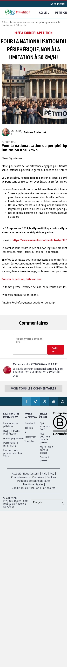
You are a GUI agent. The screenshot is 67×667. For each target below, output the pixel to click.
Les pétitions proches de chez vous (12, 453)
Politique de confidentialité (33, 480)
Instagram (30, 436)
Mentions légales (33, 484)
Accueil (44, 12)
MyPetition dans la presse (46, 449)
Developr (8, 506)
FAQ (52, 473)
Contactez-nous (20, 477)
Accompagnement (14, 438)
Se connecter (57, 4)
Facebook (30, 423)
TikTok (29, 427)
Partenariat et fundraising (11, 444)
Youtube (29, 441)
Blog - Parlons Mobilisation (11, 432)
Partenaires (48, 487)
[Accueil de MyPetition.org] (18, 12)
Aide (44, 473)
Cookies (51, 477)
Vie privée (38, 477)
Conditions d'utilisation (25, 487)
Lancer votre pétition (10, 425)
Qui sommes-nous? (45, 426)
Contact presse (44, 459)
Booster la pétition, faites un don (21, 279)
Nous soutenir (31, 473)
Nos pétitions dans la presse (45, 438)
